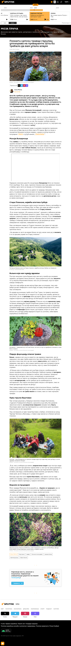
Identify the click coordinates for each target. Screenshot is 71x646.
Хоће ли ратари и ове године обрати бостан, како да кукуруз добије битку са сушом (19, 16)
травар (28, 554)
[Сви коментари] (2, 643)
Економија (17, 609)
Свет (2, 609)
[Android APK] (6, 631)
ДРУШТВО (26, 609)
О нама (3, 623)
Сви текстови (17, 91)
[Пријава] (57, 2)
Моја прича (21, 554)
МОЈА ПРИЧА (13, 554)
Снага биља (40, 134)
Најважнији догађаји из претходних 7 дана (37, 15)
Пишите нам (21, 623)
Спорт (42, 609)
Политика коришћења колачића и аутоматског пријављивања (18, 626)
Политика (8, 609)
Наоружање (35, 609)
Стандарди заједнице (32, 623)
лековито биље (48, 554)
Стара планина (23, 557)
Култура (56, 609)
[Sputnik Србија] (8, 3)
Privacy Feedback (54, 626)
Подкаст (49, 609)
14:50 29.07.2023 (14, 49)
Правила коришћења (11, 623)
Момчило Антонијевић (37, 554)
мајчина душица (14, 557)
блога (21, 134)
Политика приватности (42, 626)
